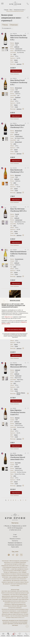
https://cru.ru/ (8, 317)
